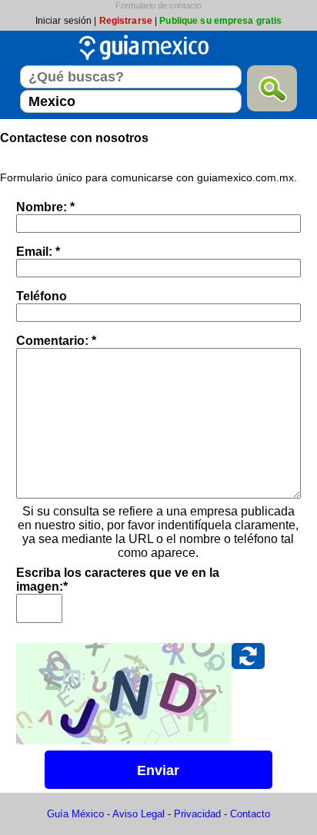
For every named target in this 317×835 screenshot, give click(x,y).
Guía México (75, 814)
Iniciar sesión (63, 20)
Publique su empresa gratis (220, 20)
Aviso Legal (138, 814)
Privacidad (197, 814)
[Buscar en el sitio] (272, 88)
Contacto (250, 814)
